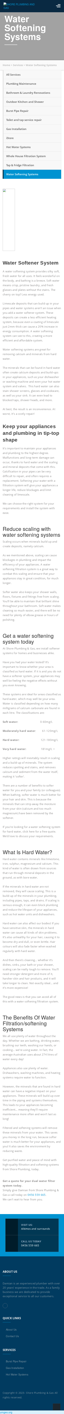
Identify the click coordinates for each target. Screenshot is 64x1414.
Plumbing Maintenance (21, 83)
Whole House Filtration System (26, 156)
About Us (11, 1329)
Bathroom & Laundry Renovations (28, 92)
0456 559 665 (37, 1195)
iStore (10, 138)
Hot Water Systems (18, 147)
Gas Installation (16, 129)
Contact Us (12, 1336)
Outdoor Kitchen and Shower (25, 102)
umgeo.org (6, 1412)
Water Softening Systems (22, 174)
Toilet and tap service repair (24, 120)
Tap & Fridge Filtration (20, 165)
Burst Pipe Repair (17, 111)
